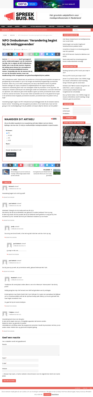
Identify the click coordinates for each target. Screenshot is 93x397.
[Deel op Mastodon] (41, 54)
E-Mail (4, 363)
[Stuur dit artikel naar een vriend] (26, 54)
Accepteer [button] (47, 394)
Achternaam (66, 111)
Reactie (4, 344)
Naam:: (8, 143)
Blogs (68, 26)
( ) (30, 30)
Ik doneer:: (9, 130)
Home (3, 26)
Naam (4, 358)
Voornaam (66, 108)
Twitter (85, 388)
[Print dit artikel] (31, 54)
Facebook (77, 388)
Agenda (17, 26)
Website (4, 368)
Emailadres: (66, 113)
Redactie (18, 49)
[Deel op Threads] (57, 54)
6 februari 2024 (9, 49)
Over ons (51, 26)
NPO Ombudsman (13, 59)
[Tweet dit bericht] (10, 54)
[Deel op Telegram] (47, 54)
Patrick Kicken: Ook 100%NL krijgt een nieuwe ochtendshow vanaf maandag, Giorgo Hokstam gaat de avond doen (76, 81)
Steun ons (60, 26)
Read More (55, 394)
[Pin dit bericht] (20, 54)
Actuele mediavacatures (38, 26)
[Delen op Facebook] (5, 54)
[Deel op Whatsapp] (36, 54)
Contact (75, 26)
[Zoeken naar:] (82, 30)
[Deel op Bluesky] (52, 54)
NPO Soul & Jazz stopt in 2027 (77, 75)
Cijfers (24, 26)
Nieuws (10, 26)
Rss (91, 388)
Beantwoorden (9, 197)
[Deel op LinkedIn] (15, 54)
